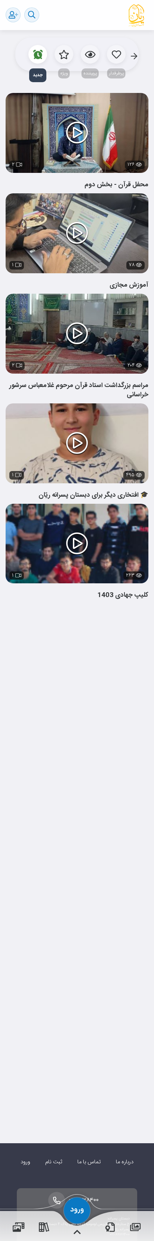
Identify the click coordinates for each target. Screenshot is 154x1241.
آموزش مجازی (129, 285)
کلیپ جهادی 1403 (122, 595)
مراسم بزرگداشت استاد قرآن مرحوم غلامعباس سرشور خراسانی (78, 390)
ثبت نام (53, 1162)
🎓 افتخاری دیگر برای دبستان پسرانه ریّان (93, 495)
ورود (25, 1162)
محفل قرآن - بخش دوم (116, 185)
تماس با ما (89, 1162)
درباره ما (124, 1162)
